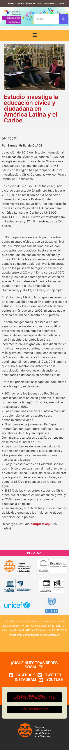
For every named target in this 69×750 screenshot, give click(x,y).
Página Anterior (34, 4)
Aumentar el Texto (54, 4)
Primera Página (16, 4)
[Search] (63, 19)
